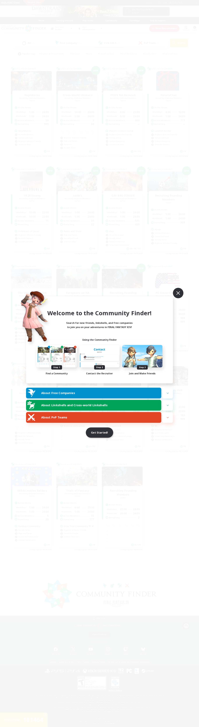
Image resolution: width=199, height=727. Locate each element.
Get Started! (99, 432)
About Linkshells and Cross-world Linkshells (74, 405)
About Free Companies (58, 393)
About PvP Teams (54, 417)
